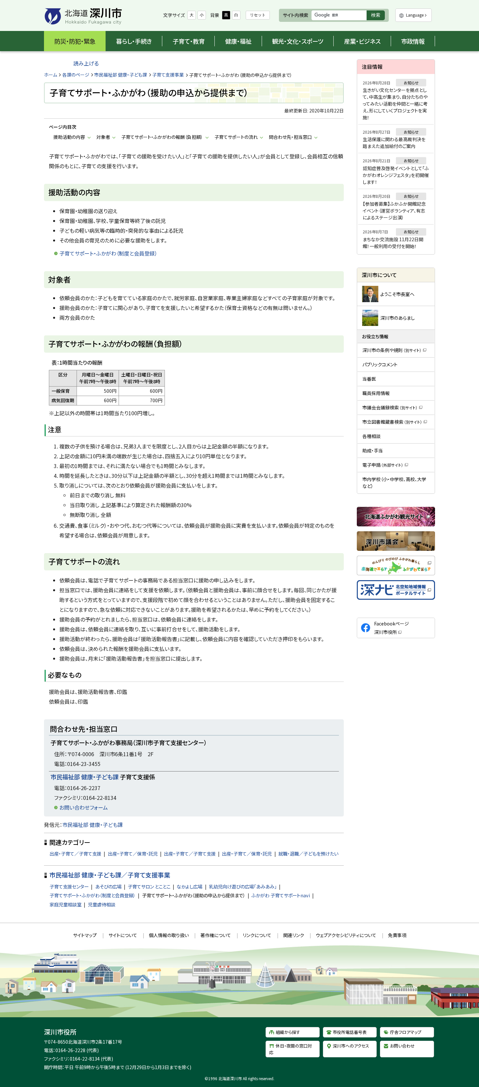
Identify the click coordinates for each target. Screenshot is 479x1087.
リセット (258, 15)
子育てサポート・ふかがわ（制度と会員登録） (93, 895)
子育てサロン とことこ (149, 886)
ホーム (50, 74)
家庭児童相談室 (65, 904)
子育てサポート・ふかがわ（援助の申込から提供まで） (193, 895)
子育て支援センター (69, 886)
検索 (378, 16)
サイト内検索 (295, 15)
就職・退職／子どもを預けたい (308, 853)
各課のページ (75, 74)
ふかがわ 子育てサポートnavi (281, 895)
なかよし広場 (189, 886)
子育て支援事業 (168, 74)
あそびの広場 (108, 886)
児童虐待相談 (101, 904)
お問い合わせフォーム (83, 807)
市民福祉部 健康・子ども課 (120, 74)
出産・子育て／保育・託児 (133, 853)
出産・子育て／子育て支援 (75, 853)
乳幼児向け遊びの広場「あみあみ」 (243, 886)
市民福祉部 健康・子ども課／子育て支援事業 (109, 874)
